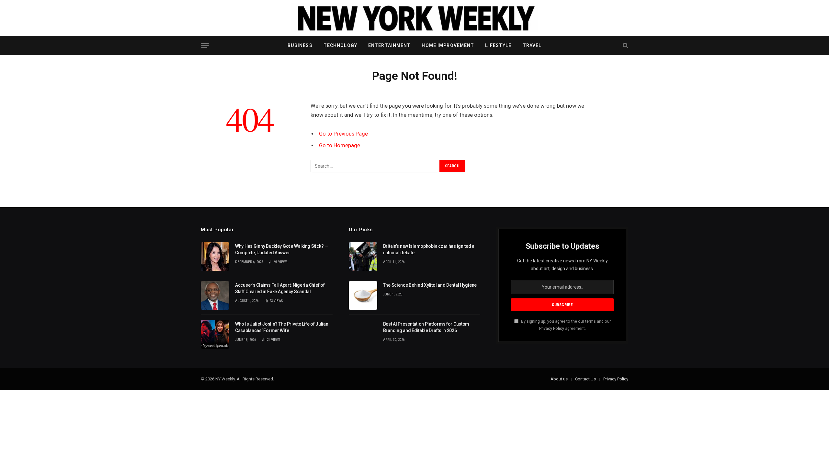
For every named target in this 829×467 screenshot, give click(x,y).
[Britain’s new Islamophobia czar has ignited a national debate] (363, 256)
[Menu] (205, 45)
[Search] (624, 45)
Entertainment (389, 45)
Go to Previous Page (343, 134)
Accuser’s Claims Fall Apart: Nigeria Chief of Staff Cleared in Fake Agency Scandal (279, 288)
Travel (532, 45)
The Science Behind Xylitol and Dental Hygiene (430, 285)
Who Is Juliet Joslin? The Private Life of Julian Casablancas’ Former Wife (281, 327)
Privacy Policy (551, 328)
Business (300, 45)
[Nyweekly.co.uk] (414, 18)
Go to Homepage (339, 145)
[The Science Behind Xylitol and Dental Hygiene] (363, 295)
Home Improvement (448, 45)
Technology (340, 45)
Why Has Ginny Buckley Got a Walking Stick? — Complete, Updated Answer (281, 249)
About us (559, 379)
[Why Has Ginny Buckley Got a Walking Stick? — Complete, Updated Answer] (215, 256)
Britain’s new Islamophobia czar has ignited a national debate (428, 249)
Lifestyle (498, 45)
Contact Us (585, 379)
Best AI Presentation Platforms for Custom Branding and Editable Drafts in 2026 (426, 327)
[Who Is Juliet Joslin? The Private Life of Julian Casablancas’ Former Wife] (215, 334)
